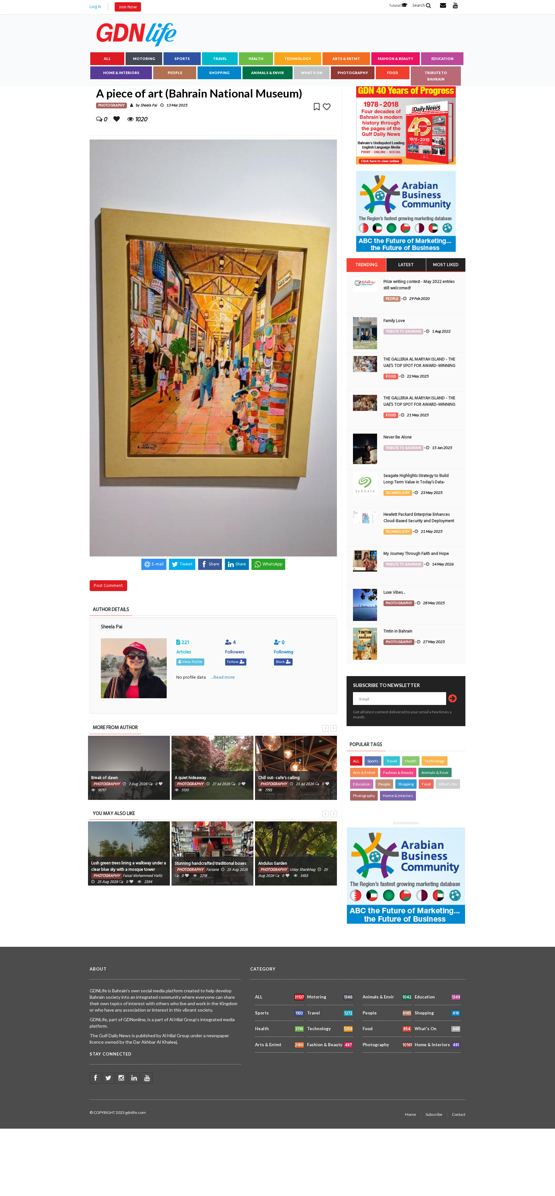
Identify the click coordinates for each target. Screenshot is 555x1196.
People (175, 73)
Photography (353, 73)
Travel (220, 58)
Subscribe (434, 1114)
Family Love (394, 321)
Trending (366, 264)
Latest (406, 264)
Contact (458, 1114)
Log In (95, 6)
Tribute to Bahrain (436, 76)
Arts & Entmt (346, 58)
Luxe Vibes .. (394, 592)
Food (392, 73)
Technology (297, 58)
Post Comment (108, 585)
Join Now (128, 7)
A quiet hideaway (190, 778)
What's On (311, 73)
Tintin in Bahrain (397, 631)
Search (419, 5)
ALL (107, 58)
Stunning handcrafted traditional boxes (210, 863)
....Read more (223, 677)
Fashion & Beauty (395, 58)
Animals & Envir (267, 73)
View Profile (191, 662)
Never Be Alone (397, 437)
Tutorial (395, 6)
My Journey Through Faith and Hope (416, 553)
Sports (182, 58)
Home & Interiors (121, 73)
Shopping (219, 73)
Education (442, 58)
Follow (233, 662)
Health (256, 58)
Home (410, 1114)
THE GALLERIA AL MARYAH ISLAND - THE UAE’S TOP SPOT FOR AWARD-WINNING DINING (419, 365)
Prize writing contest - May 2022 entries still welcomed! (418, 284)
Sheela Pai (148, 105)
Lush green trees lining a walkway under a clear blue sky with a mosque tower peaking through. (128, 869)
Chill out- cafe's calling (279, 778)
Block (281, 662)
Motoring (144, 58)
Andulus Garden (272, 863)
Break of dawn (104, 778)
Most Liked (446, 264)
